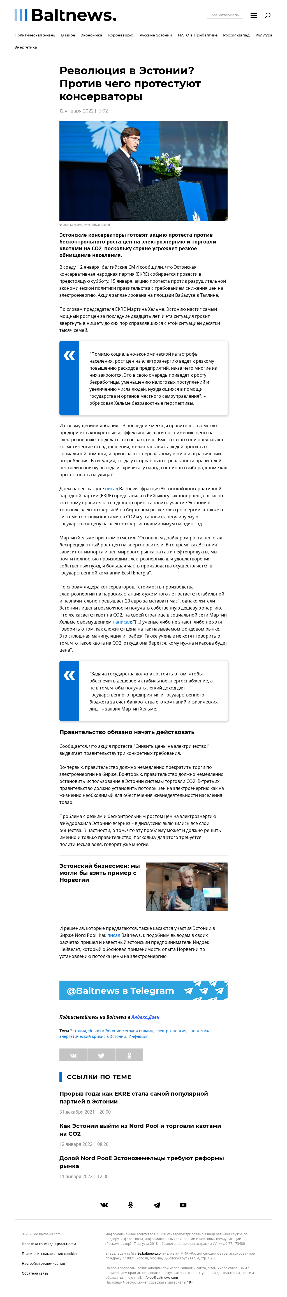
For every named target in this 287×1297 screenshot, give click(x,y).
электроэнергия (171, 1031)
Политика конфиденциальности (49, 1244)
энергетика (199, 1031)
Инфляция (138, 1037)
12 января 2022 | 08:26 (83, 1144)
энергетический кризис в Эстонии (92, 1037)
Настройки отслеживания (43, 1263)
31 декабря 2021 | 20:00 (85, 1112)
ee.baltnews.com (150, 1253)
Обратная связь (35, 1273)
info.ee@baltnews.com (160, 1277)
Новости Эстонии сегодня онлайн (120, 1031)
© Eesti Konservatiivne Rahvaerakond (84, 225)
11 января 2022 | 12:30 (83, 1176)
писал (111, 489)
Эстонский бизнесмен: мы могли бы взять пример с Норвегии (99, 873)
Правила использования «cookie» (49, 1253)
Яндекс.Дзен (145, 1017)
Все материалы (225, 15)
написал (122, 622)
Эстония (78, 1031)
